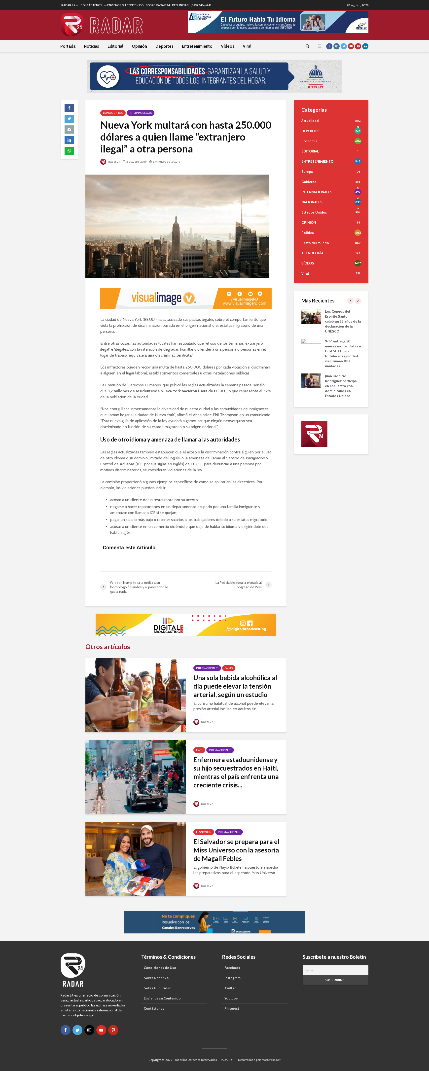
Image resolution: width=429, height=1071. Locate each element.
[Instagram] (89, 1030)
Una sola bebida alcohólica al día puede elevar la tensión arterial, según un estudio (235, 686)
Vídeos (227, 46)
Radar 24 (113, 161)
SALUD (229, 668)
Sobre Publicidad (158, 988)
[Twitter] (77, 1030)
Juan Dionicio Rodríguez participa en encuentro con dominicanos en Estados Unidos (341, 386)
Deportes (164, 46)
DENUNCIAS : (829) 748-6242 (192, 5)
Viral (247, 46)
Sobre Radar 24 (156, 978)
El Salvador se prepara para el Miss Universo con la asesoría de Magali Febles (236, 850)
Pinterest (231, 1008)
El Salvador (203, 832)
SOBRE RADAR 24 (158, 5)
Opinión (139, 46)
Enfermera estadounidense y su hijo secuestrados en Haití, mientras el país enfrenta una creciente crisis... (236, 772)
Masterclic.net (271, 1060)
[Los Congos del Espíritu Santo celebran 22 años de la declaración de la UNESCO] (311, 316)
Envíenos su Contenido (162, 998)
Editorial (115, 46)
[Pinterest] (113, 1030)
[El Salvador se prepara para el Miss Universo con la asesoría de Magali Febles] (135, 858)
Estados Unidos (113, 112)
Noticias (91, 46)
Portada (67, 46)
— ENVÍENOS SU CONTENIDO (123, 5)
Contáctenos (154, 1008)
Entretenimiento (197, 46)
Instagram (232, 978)
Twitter (230, 988)
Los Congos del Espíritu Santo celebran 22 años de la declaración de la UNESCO (343, 321)
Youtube (231, 998)
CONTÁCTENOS (91, 5)
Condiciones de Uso (160, 967)
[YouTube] (101, 1030)
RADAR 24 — (69, 5)
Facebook (232, 967)
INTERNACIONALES (141, 112)
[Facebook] (66, 1030)
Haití (199, 750)
